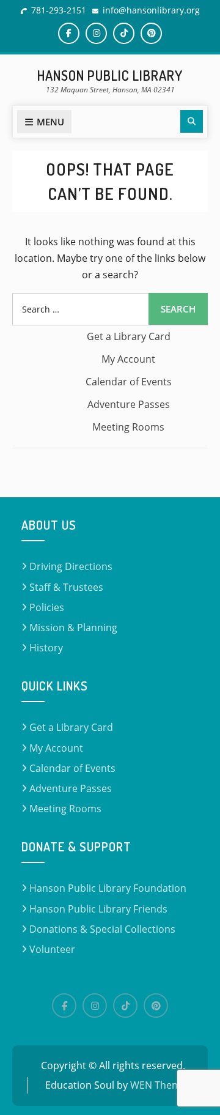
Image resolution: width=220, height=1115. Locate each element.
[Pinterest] (156, 1005)
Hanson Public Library (110, 75)
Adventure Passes (128, 404)
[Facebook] (64, 1005)
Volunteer (52, 949)
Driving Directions (70, 566)
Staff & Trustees (66, 587)
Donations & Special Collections (102, 929)
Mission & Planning (73, 627)
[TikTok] (125, 1005)
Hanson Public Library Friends (98, 909)
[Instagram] (94, 1005)
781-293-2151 (58, 10)
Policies (46, 607)
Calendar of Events (129, 381)
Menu (50, 122)
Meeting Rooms (128, 427)
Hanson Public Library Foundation (107, 888)
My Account (128, 359)
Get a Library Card (128, 336)
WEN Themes (160, 1085)
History (46, 647)
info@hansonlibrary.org (151, 10)
